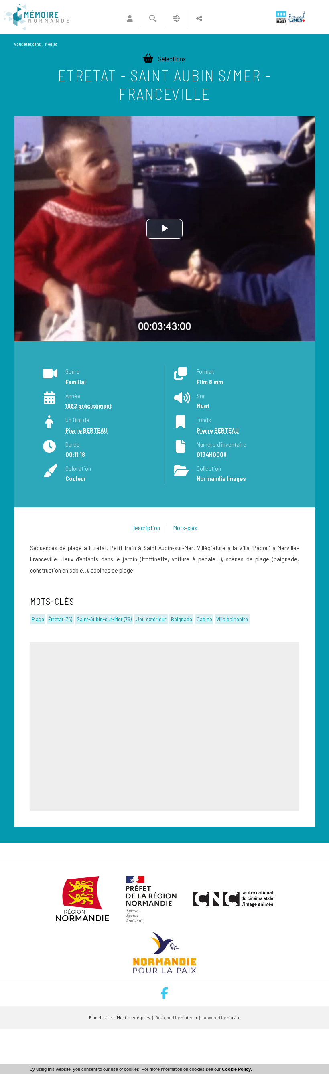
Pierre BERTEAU (86, 430)
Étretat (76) (60, 619)
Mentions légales (133, 1017)
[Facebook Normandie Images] (164, 993)
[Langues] (176, 18)
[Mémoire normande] (36, 17)
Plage (38, 619)
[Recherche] (152, 18)
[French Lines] (296, 17)
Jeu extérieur (151, 619)
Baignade (181, 619)
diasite (233, 1017)
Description (146, 527)
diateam (189, 1017)
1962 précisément (88, 405)
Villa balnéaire (232, 619)
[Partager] (199, 18)
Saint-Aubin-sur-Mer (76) (104, 619)
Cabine (204, 619)
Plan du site (100, 1017)
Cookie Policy (236, 1069)
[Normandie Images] (281, 17)
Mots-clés (185, 527)
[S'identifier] (130, 18)
